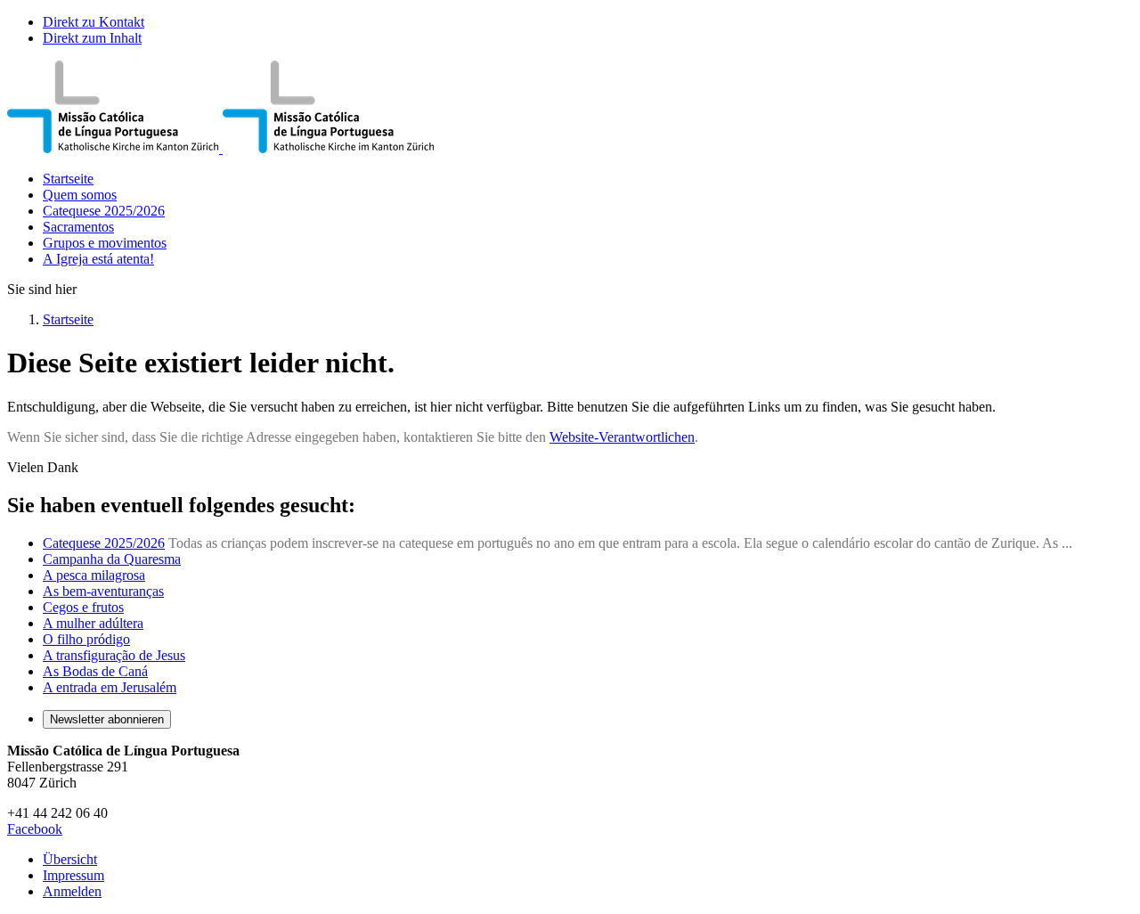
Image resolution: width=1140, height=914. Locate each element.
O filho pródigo (86, 639)
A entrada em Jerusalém (109, 687)
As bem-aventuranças (103, 591)
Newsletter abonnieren (107, 719)
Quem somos (80, 194)
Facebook (34, 828)
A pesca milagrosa (94, 575)
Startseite (68, 178)
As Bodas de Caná (95, 671)
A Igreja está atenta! (98, 258)
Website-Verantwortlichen (622, 437)
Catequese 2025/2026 (104, 210)
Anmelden (72, 891)
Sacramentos (78, 226)
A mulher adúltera (93, 623)
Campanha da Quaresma (112, 559)
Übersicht (70, 859)
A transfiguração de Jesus (114, 655)
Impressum (73, 875)
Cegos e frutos (83, 607)
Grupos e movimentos (105, 242)
